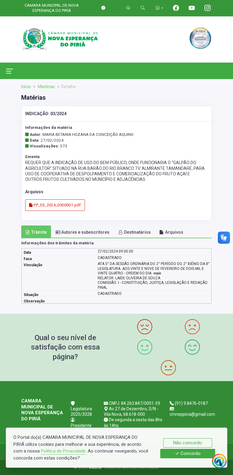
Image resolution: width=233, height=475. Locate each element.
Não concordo (187, 443)
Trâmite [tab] (39, 232)
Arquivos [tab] (174, 232)
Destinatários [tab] (137, 232)
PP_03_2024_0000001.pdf (57, 205)
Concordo (190, 453)
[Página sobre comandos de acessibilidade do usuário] (159, 7)
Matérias (46, 86)
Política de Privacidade (63, 451)
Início (26, 86)
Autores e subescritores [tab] (85, 232)
